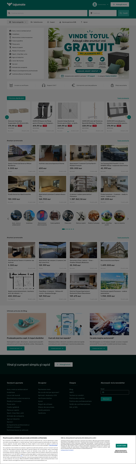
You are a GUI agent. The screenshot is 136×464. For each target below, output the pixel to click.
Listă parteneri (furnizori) (67, 450)
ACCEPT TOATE (121, 445)
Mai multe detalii (53, 445)
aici (21, 455)
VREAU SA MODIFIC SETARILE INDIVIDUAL (120, 451)
